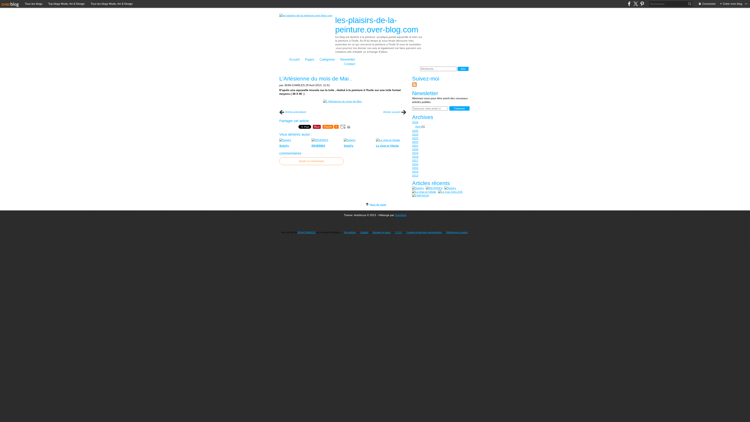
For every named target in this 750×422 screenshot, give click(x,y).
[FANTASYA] (420, 196)
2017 (415, 160)
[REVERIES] (434, 188)
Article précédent (295, 112)
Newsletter (347, 59)
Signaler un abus (381, 232)
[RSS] (414, 85)
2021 (415, 145)
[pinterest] (642, 4)
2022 (415, 142)
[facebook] (629, 4)
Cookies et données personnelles (424, 232)
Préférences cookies (457, 232)
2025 (415, 130)
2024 (415, 134)
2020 (415, 149)
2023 (415, 138)
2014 (415, 171)
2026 (415, 122)
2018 (415, 156)
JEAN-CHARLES (306, 232)
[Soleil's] (418, 188)
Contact (349, 64)
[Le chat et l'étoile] (424, 192)
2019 (415, 153)
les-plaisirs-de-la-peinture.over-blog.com (376, 25)
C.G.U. (398, 232)
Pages (309, 59)
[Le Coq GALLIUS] (450, 192)
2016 (415, 164)
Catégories (327, 59)
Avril (418, 126)
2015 (415, 168)
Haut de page (378, 204)
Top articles (350, 232)
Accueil (294, 59)
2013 (415, 175)
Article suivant (391, 112)
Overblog (400, 215)
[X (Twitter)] (635, 4)
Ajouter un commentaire (311, 161)
